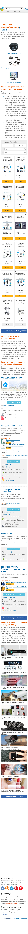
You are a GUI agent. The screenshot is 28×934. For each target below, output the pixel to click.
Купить (7, 181)
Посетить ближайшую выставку (9, 884)
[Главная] (2, 8)
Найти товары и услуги (7, 880)
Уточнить (7, 324)
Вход (26, 8)
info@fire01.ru (7, 514)
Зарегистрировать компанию (9, 896)
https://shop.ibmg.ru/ (8, 405)
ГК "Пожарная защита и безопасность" (10, 491)
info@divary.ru (7, 467)
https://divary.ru (7, 464)
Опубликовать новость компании (10, 899)
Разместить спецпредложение (14, 897)
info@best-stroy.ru (5, 912)
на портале (14, 903)
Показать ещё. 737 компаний (14, 618)
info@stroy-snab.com (9, 597)
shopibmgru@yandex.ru (9, 407)
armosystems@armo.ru (10, 552)
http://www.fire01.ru (9, 512)
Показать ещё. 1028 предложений (15, 331)
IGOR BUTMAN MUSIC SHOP (11, 378)
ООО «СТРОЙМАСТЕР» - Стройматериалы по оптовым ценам (13, 569)
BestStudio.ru (4, 914)
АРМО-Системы (7, 533)
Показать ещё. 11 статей (14, 796)
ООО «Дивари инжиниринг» (12, 425)
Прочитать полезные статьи (14, 882)
